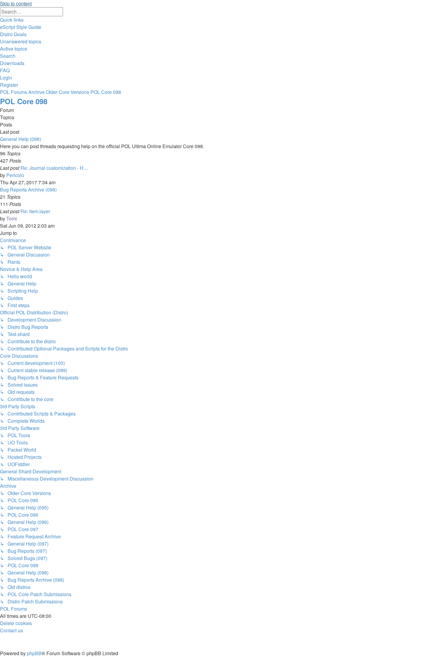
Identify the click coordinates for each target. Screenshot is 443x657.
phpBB (34, 653)
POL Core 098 (23, 101)
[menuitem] (20, 26)
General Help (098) (20, 138)
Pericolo (15, 175)
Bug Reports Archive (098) (28, 189)
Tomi (11, 218)
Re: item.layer (35, 211)
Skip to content (16, 3)
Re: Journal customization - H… (54, 167)
